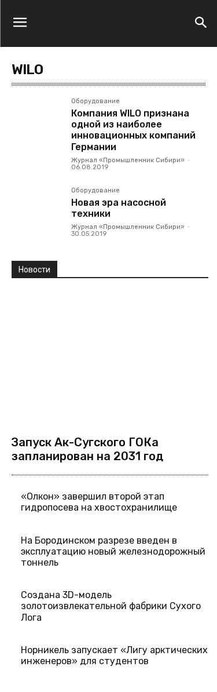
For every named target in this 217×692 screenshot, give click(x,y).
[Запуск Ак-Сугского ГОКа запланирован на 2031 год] (110, 358)
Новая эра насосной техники (118, 208)
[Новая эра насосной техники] (37, 212)
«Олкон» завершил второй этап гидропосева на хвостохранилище (99, 502)
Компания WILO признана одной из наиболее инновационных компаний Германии (133, 130)
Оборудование (95, 101)
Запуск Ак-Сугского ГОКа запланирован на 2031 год (87, 449)
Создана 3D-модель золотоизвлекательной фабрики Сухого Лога (111, 605)
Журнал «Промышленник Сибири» (128, 160)
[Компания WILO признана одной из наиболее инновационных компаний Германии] (37, 123)
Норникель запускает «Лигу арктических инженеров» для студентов (114, 655)
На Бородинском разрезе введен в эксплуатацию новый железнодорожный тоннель (113, 551)
